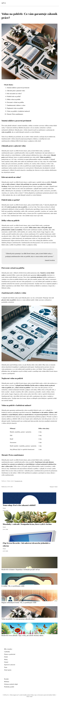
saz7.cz (4, 3)
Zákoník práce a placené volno (16, 90)
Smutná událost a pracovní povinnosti (18, 87)
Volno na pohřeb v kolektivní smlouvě (18, 111)
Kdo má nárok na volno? (14, 93)
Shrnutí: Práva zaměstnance (15, 114)
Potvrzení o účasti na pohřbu (15, 102)
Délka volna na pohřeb (13, 99)
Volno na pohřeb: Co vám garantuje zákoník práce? (18, 619)
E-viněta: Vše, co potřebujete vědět (13, 586)
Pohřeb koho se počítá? (14, 96)
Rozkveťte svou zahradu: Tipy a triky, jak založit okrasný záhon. (23, 635)
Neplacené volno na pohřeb (15, 108)
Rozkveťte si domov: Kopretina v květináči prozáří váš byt (21, 569)
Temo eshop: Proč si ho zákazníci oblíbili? (19, 505)
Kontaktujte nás (18, 481)
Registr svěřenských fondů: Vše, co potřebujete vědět (19, 602)
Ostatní (55, 486)
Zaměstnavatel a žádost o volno (16, 105)
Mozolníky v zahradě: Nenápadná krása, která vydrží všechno (27, 524)
